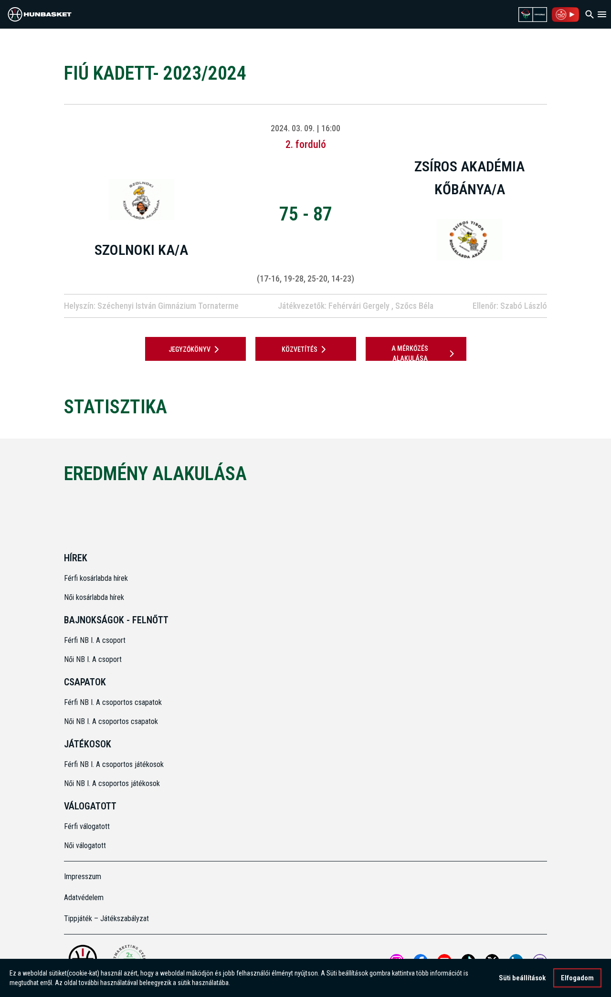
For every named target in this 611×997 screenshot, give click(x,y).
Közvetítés (299, 349)
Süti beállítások (522, 978)
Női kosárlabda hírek (94, 597)
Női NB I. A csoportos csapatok (112, 721)
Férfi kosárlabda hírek (96, 578)
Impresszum (82, 876)
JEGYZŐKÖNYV (190, 349)
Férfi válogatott (87, 826)
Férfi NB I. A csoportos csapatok (114, 702)
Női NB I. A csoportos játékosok (112, 783)
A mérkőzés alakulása (409, 353)
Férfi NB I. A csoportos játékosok (114, 764)
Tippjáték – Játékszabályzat (106, 918)
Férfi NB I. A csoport (95, 640)
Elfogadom (577, 978)
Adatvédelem (84, 897)
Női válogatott (85, 845)
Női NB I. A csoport (93, 659)
